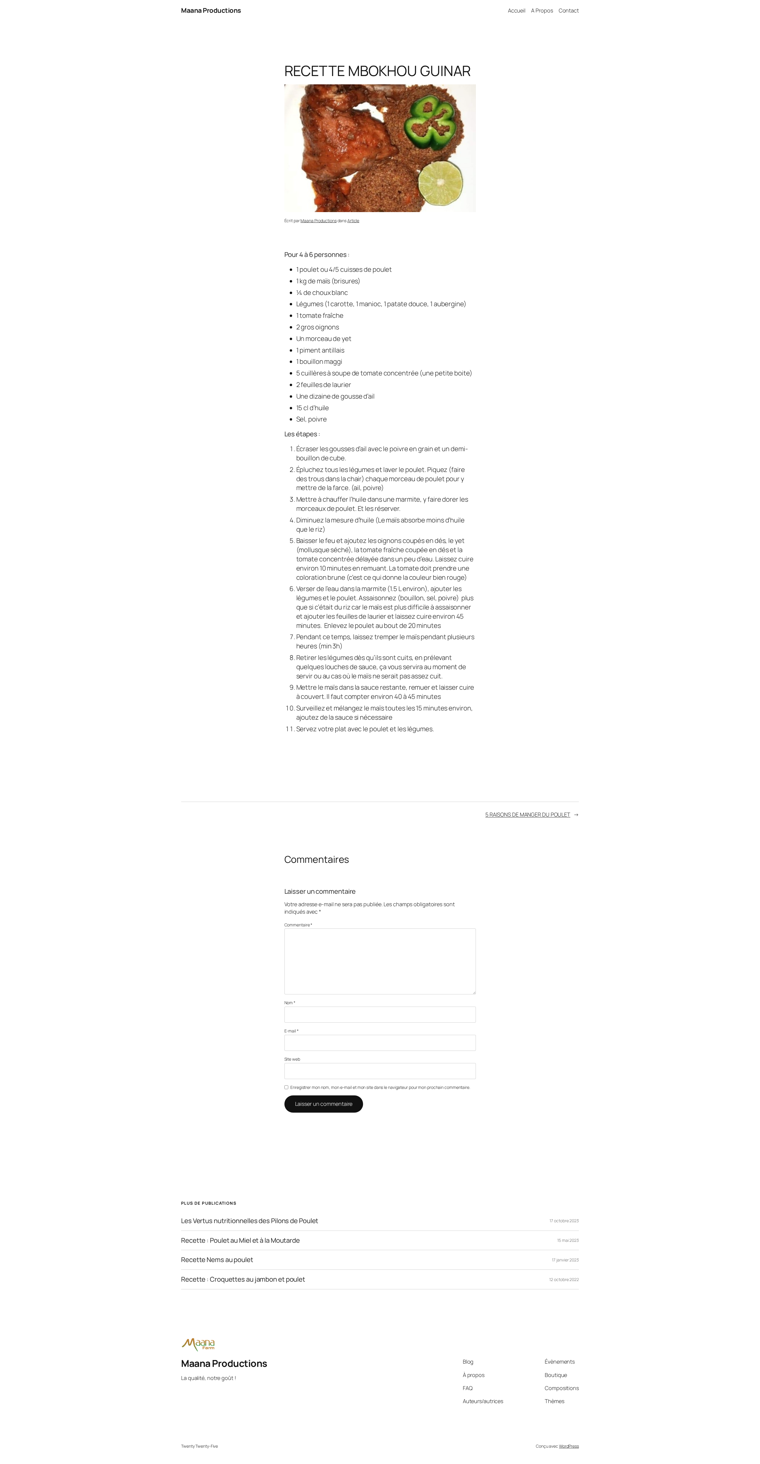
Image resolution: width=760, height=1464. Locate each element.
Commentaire (298, 925)
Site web (292, 1059)
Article (353, 220)
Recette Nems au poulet (217, 1260)
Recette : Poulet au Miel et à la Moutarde (240, 1240)
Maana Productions (211, 10)
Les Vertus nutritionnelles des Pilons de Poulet (249, 1221)
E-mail (291, 1031)
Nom (290, 1002)
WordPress (569, 1446)
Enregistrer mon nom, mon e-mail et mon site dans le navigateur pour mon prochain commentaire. (380, 1087)
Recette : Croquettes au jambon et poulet (243, 1279)
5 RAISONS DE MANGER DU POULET (527, 814)
